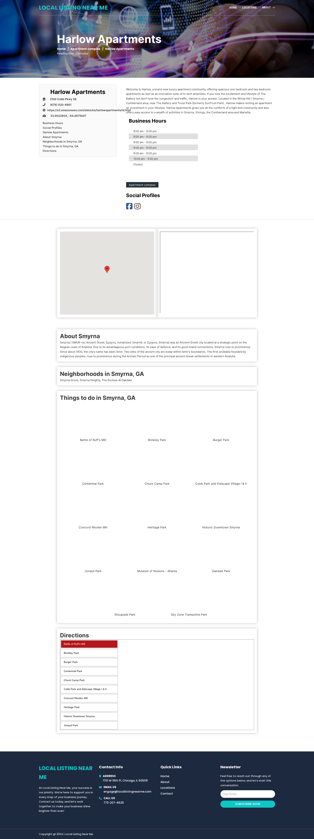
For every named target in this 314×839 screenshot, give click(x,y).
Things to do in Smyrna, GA (60, 146)
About (165, 782)
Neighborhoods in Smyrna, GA (62, 141)
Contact (166, 793)
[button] (107, 269)
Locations (249, 7)
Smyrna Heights (90, 380)
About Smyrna (52, 137)
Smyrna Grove (69, 380)
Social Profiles (52, 127)
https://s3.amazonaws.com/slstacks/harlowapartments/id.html (89, 110)
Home (233, 7)
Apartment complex (85, 49)
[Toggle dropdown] (274, 7)
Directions (49, 150)
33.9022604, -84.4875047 (68, 115)
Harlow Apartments (55, 132)
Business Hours (53, 123)
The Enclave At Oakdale (117, 380)
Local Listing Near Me (73, 7)
